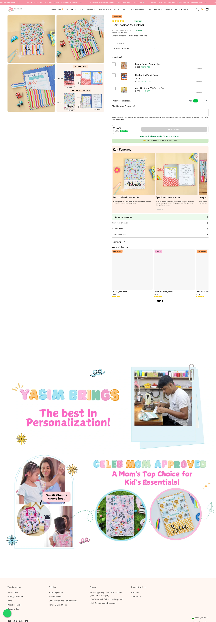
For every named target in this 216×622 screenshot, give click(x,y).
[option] (134, 179)
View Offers (13, 592)
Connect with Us (138, 587)
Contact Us (136, 596)
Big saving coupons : (123, 217)
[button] (71, 9)
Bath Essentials (15, 605)
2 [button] (162, 209)
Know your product (120, 223)
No (207, 100)
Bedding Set (13, 609)
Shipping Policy (56, 592)
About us (135, 592)
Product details (118, 229)
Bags (10, 600)
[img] (116, 297)
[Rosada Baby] (15, 9)
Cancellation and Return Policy (63, 600)
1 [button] (159, 209)
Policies (52, 587)
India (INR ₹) (200, 618)
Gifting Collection (15, 596)
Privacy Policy (55, 596)
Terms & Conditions (58, 605)
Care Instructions (119, 234)
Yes (190, 100)
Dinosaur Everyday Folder (163, 292)
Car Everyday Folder (119, 292)
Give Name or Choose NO (123, 106)
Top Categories (14, 587)
